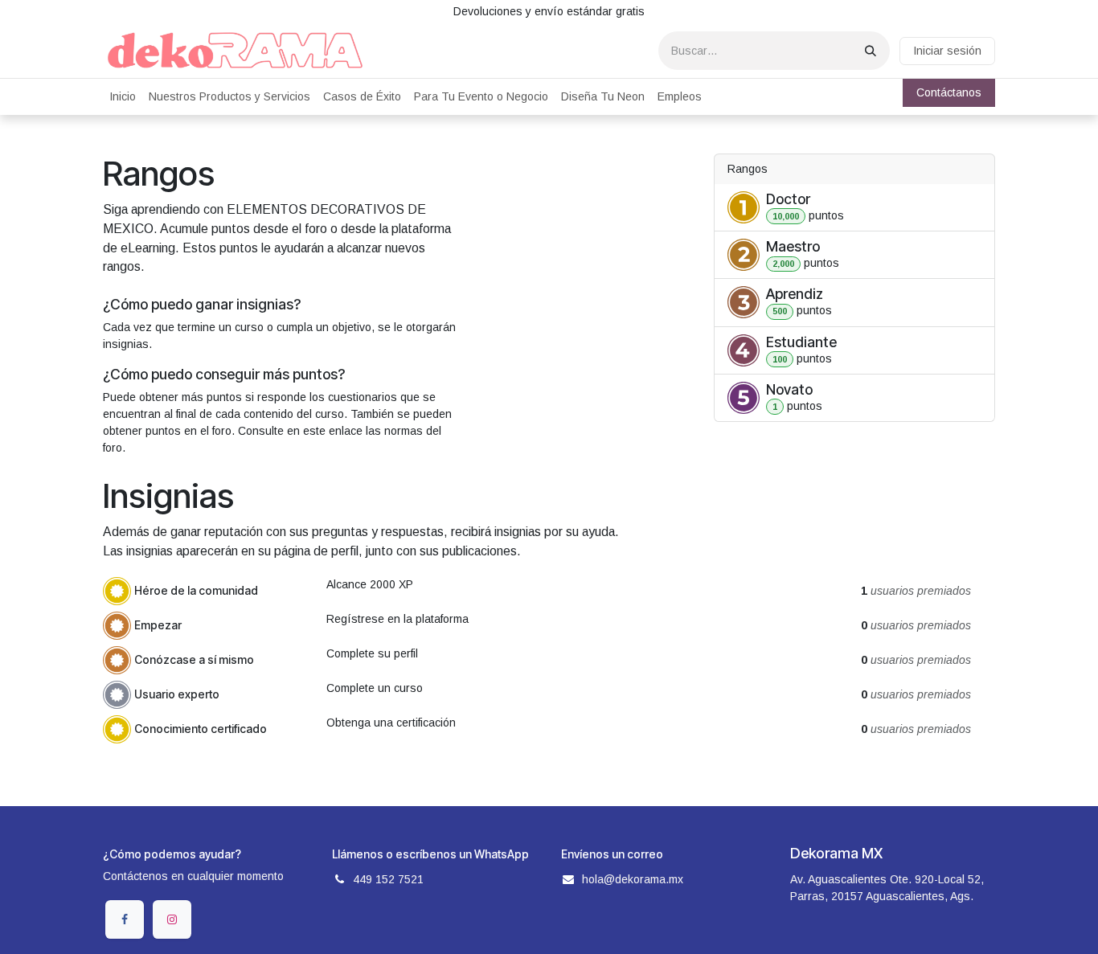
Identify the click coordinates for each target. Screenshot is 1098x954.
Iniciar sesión (947, 50)
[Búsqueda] (870, 50)
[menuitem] (122, 97)
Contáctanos (948, 92)
